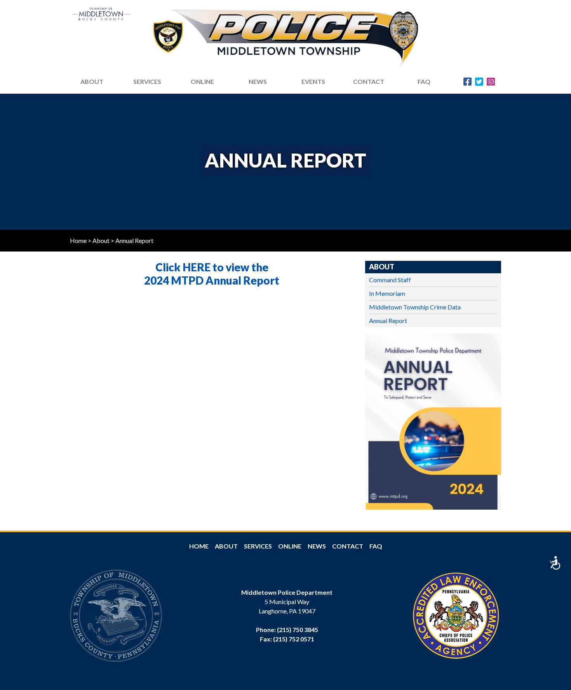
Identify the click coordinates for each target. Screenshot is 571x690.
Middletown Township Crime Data (415, 307)
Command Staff (390, 279)
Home (78, 240)
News (317, 546)
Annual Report (388, 320)
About (101, 240)
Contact (368, 81)
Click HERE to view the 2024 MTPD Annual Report (211, 273)
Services (147, 81)
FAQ (424, 81)
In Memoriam (387, 293)
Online (289, 546)
